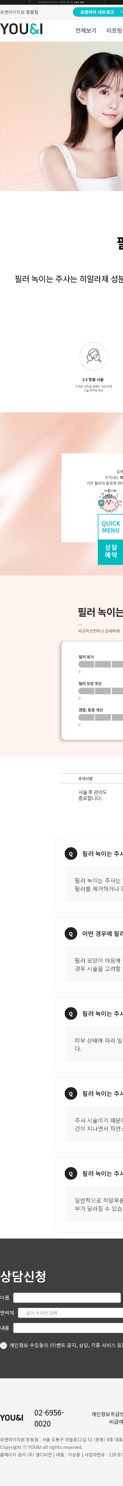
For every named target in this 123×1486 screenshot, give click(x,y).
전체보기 (86, 30)
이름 (4, 1297)
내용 (4, 1327)
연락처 (7, 1312)
